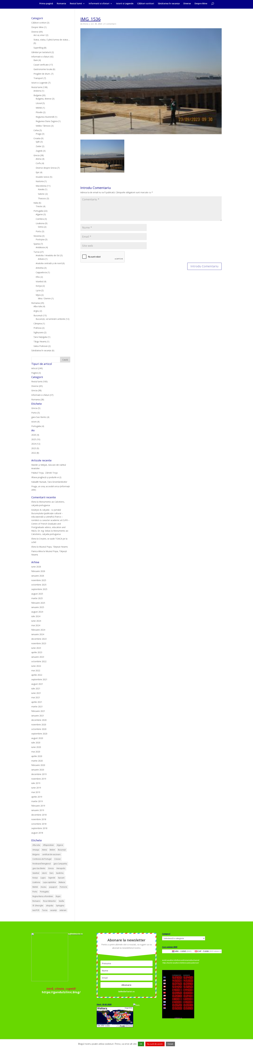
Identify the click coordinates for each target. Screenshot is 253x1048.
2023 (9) (35, 448)
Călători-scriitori (145, 3)
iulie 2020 (35, 742)
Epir (37, 172)
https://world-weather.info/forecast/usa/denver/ (181, 963)
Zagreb (39, 150)
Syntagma (60, 905)
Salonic (41, 193)
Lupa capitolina (49, 882)
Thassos (42, 198)
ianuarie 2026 (37, 575)
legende (51, 877)
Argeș (36, 310)
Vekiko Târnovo (43, 125)
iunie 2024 (36, 620)
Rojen (58, 896)
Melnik (39, 107)
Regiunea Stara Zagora (47, 121)
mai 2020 (35, 751)
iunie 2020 (36, 747)
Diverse (187, 3)
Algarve (39, 214)
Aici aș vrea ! (39, 35)
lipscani (61, 877)
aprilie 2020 (36, 756)
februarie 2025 (38, 602)
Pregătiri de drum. (42, 73)
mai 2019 (35, 792)
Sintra (40, 226)
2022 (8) (35, 452)
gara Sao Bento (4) (40, 417)
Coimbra (40, 219)
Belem (52, 850)
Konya (39, 285)
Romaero (36, 901)
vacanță (53, 910)
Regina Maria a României (43, 896)
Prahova (37, 327)
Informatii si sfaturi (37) (42, 395)
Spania (37, 243)
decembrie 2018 (39, 814)
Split (38, 141)
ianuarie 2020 (37, 769)
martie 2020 (37, 760)
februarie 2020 (38, 765)
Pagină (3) (36, 372)
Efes (38, 277)
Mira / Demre (44, 298)
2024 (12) (35, 443)
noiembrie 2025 (38, 580)
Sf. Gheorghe (38, 905)
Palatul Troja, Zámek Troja (44, 472)
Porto (38, 231)
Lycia (38, 290)
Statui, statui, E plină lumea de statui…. (52, 39)
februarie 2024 (38, 629)
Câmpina (38, 323)
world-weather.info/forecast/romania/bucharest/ (180, 960)
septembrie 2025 (39, 589)
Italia (36, 202)
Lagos (43, 877)
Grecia (37, 155)
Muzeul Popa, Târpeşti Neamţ (53, 546)
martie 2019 (37, 801)
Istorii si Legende (124, 3)
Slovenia (37, 236)
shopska (49, 905)
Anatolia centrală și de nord (49, 263)
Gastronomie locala (43, 69)
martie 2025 (37, 598)
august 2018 (37, 832)
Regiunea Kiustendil (45, 116)
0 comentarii (110, 24)
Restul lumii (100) (39, 381)
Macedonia (41, 185)
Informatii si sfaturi (99, 3)
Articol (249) (37, 368)
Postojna (40, 239)
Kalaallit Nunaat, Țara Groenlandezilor (49, 481)
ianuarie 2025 (37, 607)
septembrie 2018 (39, 828)
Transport (38, 78)
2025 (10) (35, 439)
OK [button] (141, 1044)
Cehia (36, 130)
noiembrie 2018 (38, 819)
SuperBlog (38, 47)
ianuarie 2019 (37, 810)
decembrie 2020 (39, 720)
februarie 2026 (38, 571)
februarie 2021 (38, 711)
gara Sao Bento (39, 868)
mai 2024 (35, 625)
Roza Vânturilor (49, 901)
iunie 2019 (36, 787)
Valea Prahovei (41, 346)
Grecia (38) (36, 390)
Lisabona (40, 223)
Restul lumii (76, 3)
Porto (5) (35, 412)
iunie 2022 (36, 666)
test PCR (36, 910)
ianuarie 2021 (37, 715)
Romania (61, 3)
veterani (63, 910)
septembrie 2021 (39, 679)
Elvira (85, 24)
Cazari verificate (41, 64)
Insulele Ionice (42, 176)
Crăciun (57, 859)
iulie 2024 (35, 616)
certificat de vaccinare (51, 854)
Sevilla (61, 901)
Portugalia (38, 210)
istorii (44, 873)
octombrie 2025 (38, 584)
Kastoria (40, 181)
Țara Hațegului (40, 337)
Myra (38, 295)
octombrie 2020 (38, 729)
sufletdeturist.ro (75, 933)
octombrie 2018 (38, 823)
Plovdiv (39, 112)
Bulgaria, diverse (43, 98)
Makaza (62, 882)
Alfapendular (48, 845)
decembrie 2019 (39, 774)
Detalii (170, 1044)
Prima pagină (46, 3)
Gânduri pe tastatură (41, 52)
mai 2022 (35, 670)
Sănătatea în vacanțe (169, 3)
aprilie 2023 (36, 652)
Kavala (41, 189)
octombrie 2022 (38, 661)
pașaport (53, 887)
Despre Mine (201, 3)
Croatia (37, 138)
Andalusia (40, 247)
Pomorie (63, 887)
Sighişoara (38, 332)
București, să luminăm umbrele (50, 319)
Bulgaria (37, 95)
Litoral (39, 103)
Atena (38, 158)
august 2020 (37, 738)
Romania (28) (37, 399)
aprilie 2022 (36, 674)
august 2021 (37, 684)
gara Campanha (60, 863)
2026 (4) (35, 434)
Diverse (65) (37, 386)
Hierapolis (61, 868)
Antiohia (39, 267)
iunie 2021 (36, 693)
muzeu (43, 887)
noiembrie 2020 (38, 724)
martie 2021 (37, 706)
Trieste (39, 206)
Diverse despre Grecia (46, 167)
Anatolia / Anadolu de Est (48, 255)
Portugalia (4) (37, 426)
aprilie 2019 (36, 796)
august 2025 (37, 593)
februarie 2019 (38, 805)
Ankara (41, 258)
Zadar (38, 146)
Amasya (36, 850)
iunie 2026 (36, 566)
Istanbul (39, 281)
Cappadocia (41, 272)
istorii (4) (35, 421)
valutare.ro (217, 951)
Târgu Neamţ (40, 341)
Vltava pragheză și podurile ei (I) (46, 477)
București (38, 315)
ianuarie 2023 (37, 656)
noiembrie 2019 (38, 778)
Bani (36, 60)
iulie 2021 (35, 688)
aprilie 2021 (36, 702)
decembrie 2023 (39, 638)
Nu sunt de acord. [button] (155, 1044)
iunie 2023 (36, 648)
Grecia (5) (35, 408)
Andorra (37, 90)
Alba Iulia (38, 306)
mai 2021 (35, 697)
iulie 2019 (35, 783)
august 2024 (37, 611)
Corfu (38, 163)
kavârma (59, 873)
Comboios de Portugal (42, 859)
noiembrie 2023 (38, 643)
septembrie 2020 (39, 733)
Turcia (36, 251)
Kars (51, 873)
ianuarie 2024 (37, 634)
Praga (38, 133)
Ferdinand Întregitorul (42, 863)
